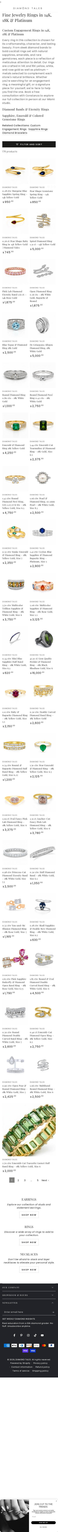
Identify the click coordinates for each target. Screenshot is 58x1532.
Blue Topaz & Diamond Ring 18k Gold (14, 346)
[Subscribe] (54, 1312)
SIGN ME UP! (43, 1522)
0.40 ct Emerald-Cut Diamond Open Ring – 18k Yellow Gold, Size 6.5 (42, 1037)
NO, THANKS (43, 1527)
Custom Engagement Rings (21, 127)
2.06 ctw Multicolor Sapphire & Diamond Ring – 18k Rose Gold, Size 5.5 (41, 610)
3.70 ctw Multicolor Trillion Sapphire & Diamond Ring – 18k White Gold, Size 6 (13, 610)
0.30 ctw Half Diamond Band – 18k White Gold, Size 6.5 (42, 875)
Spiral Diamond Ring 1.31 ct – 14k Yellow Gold (42, 243)
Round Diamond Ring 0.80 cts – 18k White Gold (13, 398)
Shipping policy (40, 1371)
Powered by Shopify (20, 1363)
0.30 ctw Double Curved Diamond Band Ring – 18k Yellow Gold (43, 715)
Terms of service (21, 1371)
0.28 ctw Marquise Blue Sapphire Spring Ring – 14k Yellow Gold (14, 194)
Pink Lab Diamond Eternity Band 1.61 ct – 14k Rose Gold (14, 294)
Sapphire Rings (38, 129)
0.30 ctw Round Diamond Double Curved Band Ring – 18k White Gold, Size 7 (15, 1037)
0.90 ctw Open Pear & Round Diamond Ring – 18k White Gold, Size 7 (14, 1089)
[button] (46, 8)
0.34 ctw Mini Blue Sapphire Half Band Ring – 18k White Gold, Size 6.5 (14, 663)
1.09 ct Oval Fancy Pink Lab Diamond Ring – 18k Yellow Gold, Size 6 (14, 822)
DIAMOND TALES (23, 1359)
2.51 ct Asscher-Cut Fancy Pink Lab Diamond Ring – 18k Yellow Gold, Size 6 (40, 823)
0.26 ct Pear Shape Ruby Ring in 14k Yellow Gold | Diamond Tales (15, 244)
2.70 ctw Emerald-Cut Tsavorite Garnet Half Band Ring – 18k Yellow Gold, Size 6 (26, 1165)
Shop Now (29, 1214)
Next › (45, 1180)
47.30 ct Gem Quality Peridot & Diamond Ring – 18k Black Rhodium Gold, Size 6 (41, 663)
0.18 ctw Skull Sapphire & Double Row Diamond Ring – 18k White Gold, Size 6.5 (43, 930)
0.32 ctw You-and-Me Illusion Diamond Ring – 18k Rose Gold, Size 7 (14, 928)
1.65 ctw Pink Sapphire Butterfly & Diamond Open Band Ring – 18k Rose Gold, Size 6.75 (14, 983)
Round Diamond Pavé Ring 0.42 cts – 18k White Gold (41, 398)
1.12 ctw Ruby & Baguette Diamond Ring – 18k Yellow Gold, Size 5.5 (15, 717)
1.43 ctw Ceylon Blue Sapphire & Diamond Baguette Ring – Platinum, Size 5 (41, 556)
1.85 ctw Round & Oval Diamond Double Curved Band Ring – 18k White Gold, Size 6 (43, 983)
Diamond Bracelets (14, 133)
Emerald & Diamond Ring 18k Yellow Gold (13, 447)
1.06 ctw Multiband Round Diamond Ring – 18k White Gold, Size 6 (42, 1089)
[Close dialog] (56, 1501)
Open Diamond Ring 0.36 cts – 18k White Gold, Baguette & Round (41, 296)
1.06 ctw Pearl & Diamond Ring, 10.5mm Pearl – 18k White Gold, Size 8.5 (42, 503)
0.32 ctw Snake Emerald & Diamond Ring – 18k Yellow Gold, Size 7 (15, 555)
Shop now (29, 1242)
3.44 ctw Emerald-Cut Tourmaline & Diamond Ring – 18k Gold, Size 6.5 (42, 450)
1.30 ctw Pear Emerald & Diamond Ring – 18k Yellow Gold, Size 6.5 (42, 768)
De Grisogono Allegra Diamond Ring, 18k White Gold (41, 348)
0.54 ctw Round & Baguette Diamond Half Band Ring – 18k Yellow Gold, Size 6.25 (14, 770)
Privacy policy (40, 1363)
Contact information (21, 1367)
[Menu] (4, 8)
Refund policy (43, 1367)
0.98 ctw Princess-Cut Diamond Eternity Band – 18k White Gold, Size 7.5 (15, 877)
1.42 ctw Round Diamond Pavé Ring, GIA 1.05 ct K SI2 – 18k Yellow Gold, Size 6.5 (14, 503)
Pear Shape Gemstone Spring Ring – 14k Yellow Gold (41, 194)
